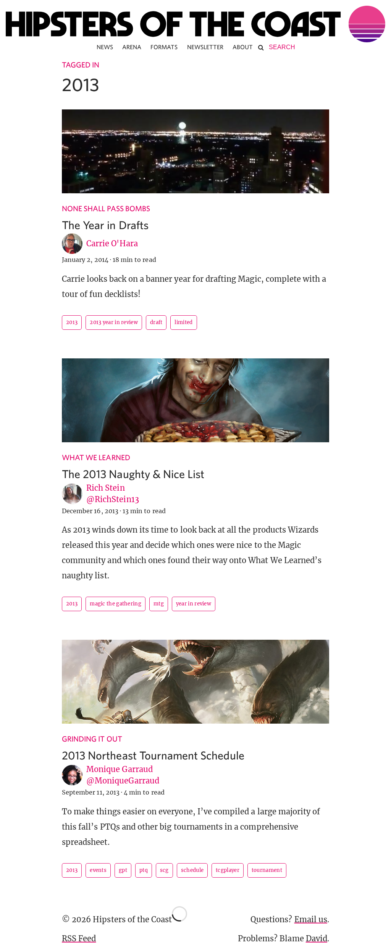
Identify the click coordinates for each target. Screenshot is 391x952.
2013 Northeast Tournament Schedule (153, 755)
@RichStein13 (112, 499)
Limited (183, 322)
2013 (72, 322)
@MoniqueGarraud (122, 780)
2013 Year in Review (114, 322)
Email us (310, 919)
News (105, 46)
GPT (123, 870)
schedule (192, 870)
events (98, 870)
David (316, 938)
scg (164, 870)
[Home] (195, 24)
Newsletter (205, 46)
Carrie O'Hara (112, 243)
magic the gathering (115, 603)
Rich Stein (105, 488)
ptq (143, 870)
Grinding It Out (92, 738)
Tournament (267, 870)
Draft (156, 322)
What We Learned (96, 457)
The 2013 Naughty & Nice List (133, 473)
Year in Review (193, 603)
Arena (131, 46)
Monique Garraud (119, 769)
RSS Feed (79, 938)
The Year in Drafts (105, 224)
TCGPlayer (227, 870)
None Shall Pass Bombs (106, 208)
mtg (158, 603)
